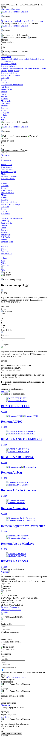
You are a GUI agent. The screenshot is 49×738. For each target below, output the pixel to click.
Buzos (3, 209)
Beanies (4, 232)
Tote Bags (5, 221)
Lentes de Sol (6, 223)
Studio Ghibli (6, 59)
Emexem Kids (26, 21)
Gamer (18, 68)
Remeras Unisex (8, 179)
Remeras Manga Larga (10, 204)
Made (10, 61)
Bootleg (17, 71)
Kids (3, 260)
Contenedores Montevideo (12, 218)
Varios (3, 263)
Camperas (5, 211)
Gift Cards (5, 237)
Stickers (4, 239)
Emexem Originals (8, 176)
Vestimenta (5, 21)
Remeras (4, 246)
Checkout (5, 717)
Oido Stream (18, 59)
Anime (4, 68)
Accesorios (15, 21)
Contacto (4, 265)
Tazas (3, 228)
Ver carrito (5, 705)
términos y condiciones (16, 677)
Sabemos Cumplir (8, 171)
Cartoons (11, 68)
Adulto (4, 258)
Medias (4, 225)
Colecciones (6, 160)
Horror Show (26, 68)
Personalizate (37, 21)
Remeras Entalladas (9, 202)
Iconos (10, 71)
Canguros (5, 207)
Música (4, 71)
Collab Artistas (30, 59)
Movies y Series (39, 68)
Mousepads (5, 235)
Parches (4, 230)
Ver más (4, 391)
